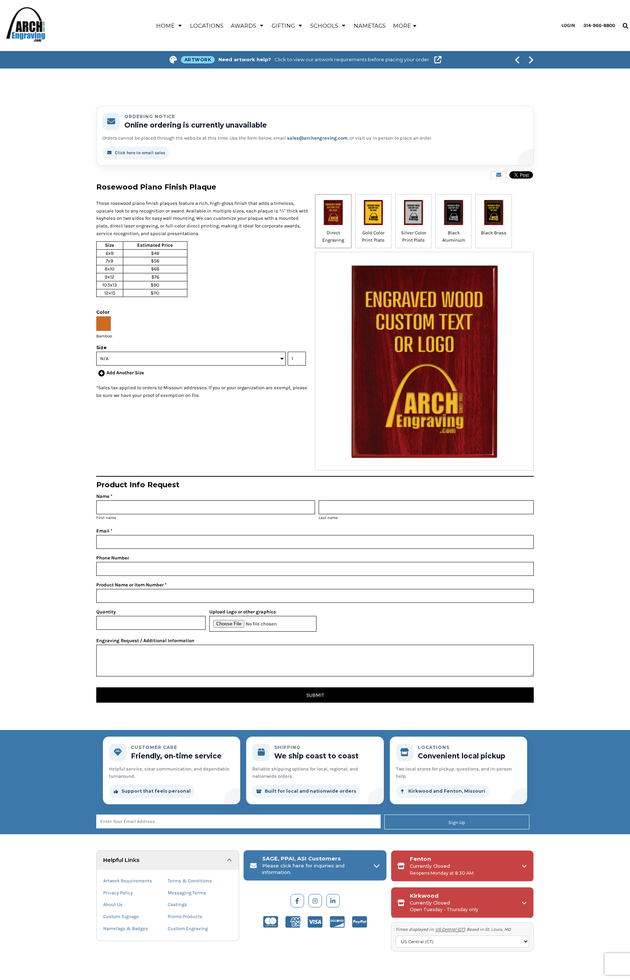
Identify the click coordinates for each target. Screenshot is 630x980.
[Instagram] (315, 900)
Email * (104, 531)
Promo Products (185, 916)
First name (106, 517)
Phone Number (112, 558)
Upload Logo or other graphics (242, 611)
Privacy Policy (118, 892)
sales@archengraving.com (317, 138)
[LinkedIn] (333, 900)
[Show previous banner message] (518, 59)
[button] (169, 25)
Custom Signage (121, 916)
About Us (112, 904)
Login (568, 25)
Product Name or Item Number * (131, 584)
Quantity (106, 611)
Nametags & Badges (125, 928)
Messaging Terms (187, 892)
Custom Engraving (188, 928)
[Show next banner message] (531, 59)
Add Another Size (125, 372)
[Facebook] (297, 900)
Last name (328, 517)
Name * (104, 496)
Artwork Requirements (127, 880)
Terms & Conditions (190, 880)
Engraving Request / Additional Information (145, 640)
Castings (177, 904)
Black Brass (493, 232)
